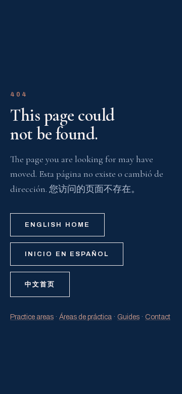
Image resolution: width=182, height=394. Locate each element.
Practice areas (32, 317)
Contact (157, 317)
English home (57, 224)
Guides (128, 317)
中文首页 (40, 284)
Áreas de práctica (85, 317)
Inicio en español (67, 254)
